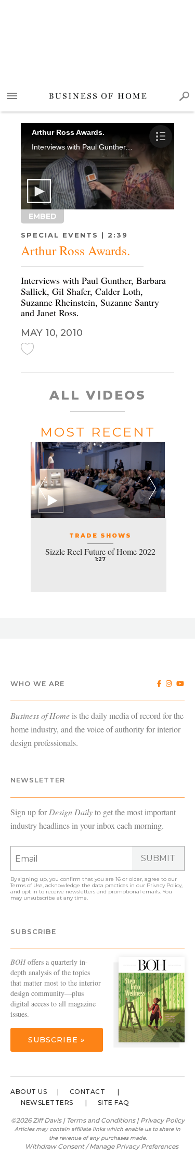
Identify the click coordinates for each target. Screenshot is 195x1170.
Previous (42, 488)
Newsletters (47, 1102)
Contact (88, 1092)
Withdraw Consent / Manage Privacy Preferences (101, 1146)
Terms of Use (26, 885)
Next (152, 488)
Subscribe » (56, 1039)
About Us (28, 1092)
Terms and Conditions (101, 1120)
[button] (39, 191)
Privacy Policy (164, 885)
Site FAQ (113, 1102)
